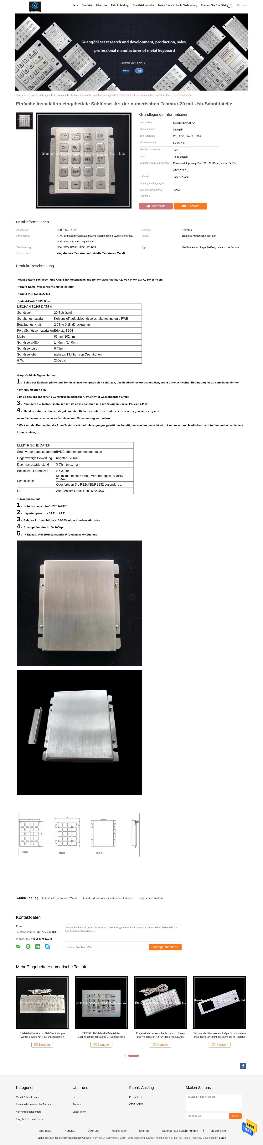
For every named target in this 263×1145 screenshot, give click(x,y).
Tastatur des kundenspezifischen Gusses (107, 898)
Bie (74, 1097)
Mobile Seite (218, 1130)
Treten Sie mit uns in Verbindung (177, 5)
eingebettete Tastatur (151, 898)
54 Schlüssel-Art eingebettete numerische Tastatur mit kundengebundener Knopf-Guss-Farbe (160, 1035)
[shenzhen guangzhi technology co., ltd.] (35, 7)
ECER (222, 1137)
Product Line (136, 1097)
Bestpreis (158, 206)
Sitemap (144, 1130)
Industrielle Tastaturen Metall (59, 898)
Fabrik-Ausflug (120, 5)
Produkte (87, 5)
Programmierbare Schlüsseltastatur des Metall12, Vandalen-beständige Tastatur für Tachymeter (101, 1035)
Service (77, 1104)
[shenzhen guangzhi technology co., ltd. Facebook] (243, 1066)
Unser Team (79, 1111)
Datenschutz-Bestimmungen (180, 1130)
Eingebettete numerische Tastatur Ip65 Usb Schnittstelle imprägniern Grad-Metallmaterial (220, 1035)
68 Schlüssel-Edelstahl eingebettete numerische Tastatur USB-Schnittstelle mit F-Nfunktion (42, 1035)
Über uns (101, 5)
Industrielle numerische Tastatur (34, 1104)
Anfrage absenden (165, 947)
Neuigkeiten (119, 1130)
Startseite (45, 1130)
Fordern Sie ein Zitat (213, 5)
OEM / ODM (136, 1104)
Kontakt (193, 206)
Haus (75, 5)
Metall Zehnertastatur (28, 1097)
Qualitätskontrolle (143, 5)
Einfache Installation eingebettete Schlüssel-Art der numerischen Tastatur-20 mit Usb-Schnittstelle (137, 95)
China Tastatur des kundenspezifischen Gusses (64, 1137)
